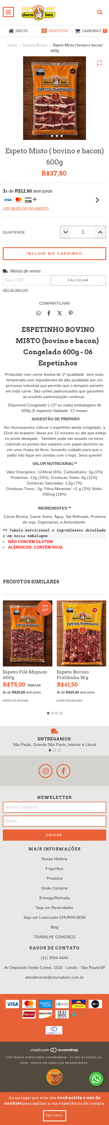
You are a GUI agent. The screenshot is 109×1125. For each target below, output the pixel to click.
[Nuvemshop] (54, 1051)
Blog (54, 927)
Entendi (54, 1115)
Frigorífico (54, 868)
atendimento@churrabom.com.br (54, 977)
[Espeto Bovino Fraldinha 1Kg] (81, 633)
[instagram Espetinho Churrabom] (46, 771)
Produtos (55, 878)
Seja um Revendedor (54, 907)
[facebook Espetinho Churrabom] (63, 771)
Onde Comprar (54, 888)
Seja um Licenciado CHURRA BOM (54, 917)
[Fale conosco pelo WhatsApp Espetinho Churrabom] (96, 1079)
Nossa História (54, 859)
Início (12, 45)
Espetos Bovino (34, 45)
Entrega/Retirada (54, 898)
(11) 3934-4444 (54, 958)
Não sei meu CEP (15, 290)
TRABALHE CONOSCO (54, 937)
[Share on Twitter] (59, 313)
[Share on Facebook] (49, 313)
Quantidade (14, 232)
